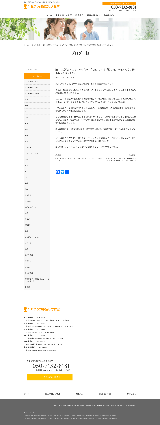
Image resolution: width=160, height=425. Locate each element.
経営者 (27, 219)
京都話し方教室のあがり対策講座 (58, 415)
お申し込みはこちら (51, 376)
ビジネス (28, 147)
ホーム (49, 15)
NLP (26, 99)
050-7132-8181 (123, 7)
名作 (26, 105)
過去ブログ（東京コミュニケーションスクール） (37, 280)
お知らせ (28, 261)
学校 (26, 183)
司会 (26, 159)
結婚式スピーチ (30, 207)
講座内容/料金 (93, 15)
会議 (26, 189)
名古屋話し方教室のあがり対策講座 (82, 418)
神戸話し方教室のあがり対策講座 (35, 418)
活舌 (26, 141)
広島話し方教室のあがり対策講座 (106, 418)
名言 (26, 123)
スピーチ (28, 243)
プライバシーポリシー (59, 405)
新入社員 (28, 195)
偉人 (26, 111)
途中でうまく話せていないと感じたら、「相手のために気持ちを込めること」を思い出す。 (117, 159)
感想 (26, 249)
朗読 (26, 129)
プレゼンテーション (32, 237)
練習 (26, 165)
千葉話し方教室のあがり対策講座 (58, 418)
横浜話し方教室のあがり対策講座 (105, 415)
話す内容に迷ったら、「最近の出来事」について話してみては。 (74, 159)
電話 (26, 135)
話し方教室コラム (31, 81)
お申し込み (109, 15)
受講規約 (88, 405)
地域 (26, 231)
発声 (26, 117)
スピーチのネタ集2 (32, 93)
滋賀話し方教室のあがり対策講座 (81, 415)
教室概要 (79, 15)
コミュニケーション (32, 153)
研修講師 (28, 201)
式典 (26, 177)
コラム (27, 267)
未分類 (27, 287)
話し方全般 (29, 273)
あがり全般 (70, 77)
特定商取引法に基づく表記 (75, 405)
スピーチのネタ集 (31, 87)
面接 (26, 213)
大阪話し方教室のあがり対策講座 (35, 415)
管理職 (27, 225)
